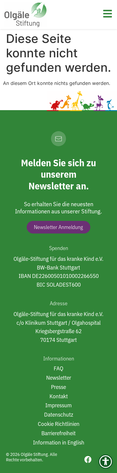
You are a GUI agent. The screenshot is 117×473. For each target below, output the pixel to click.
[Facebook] (88, 459)
